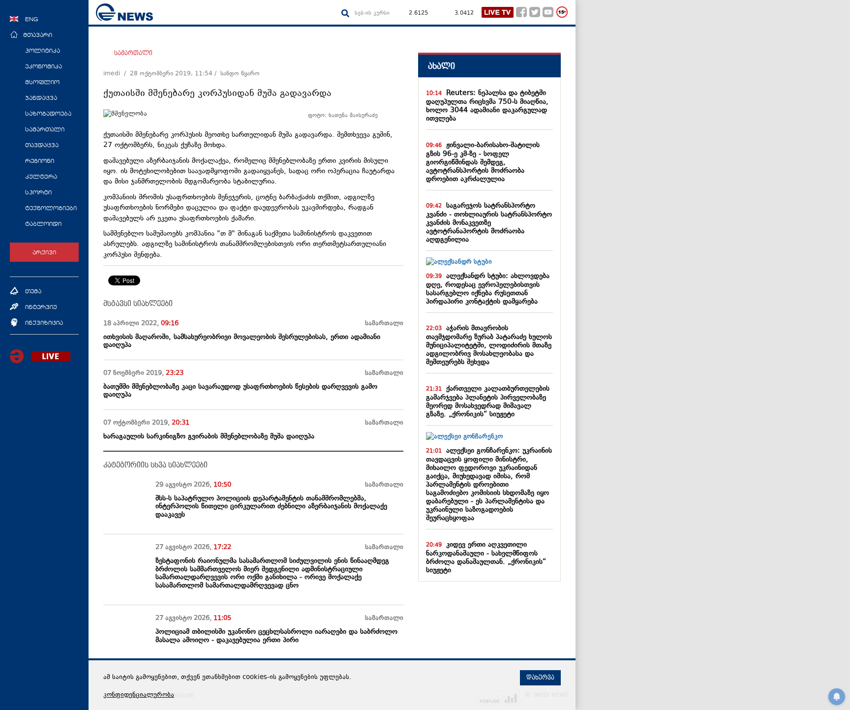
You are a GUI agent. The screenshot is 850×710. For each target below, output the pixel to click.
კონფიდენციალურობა (138, 695)
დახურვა (540, 677)
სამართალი (133, 53)
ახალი (441, 66)
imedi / (116, 73)
